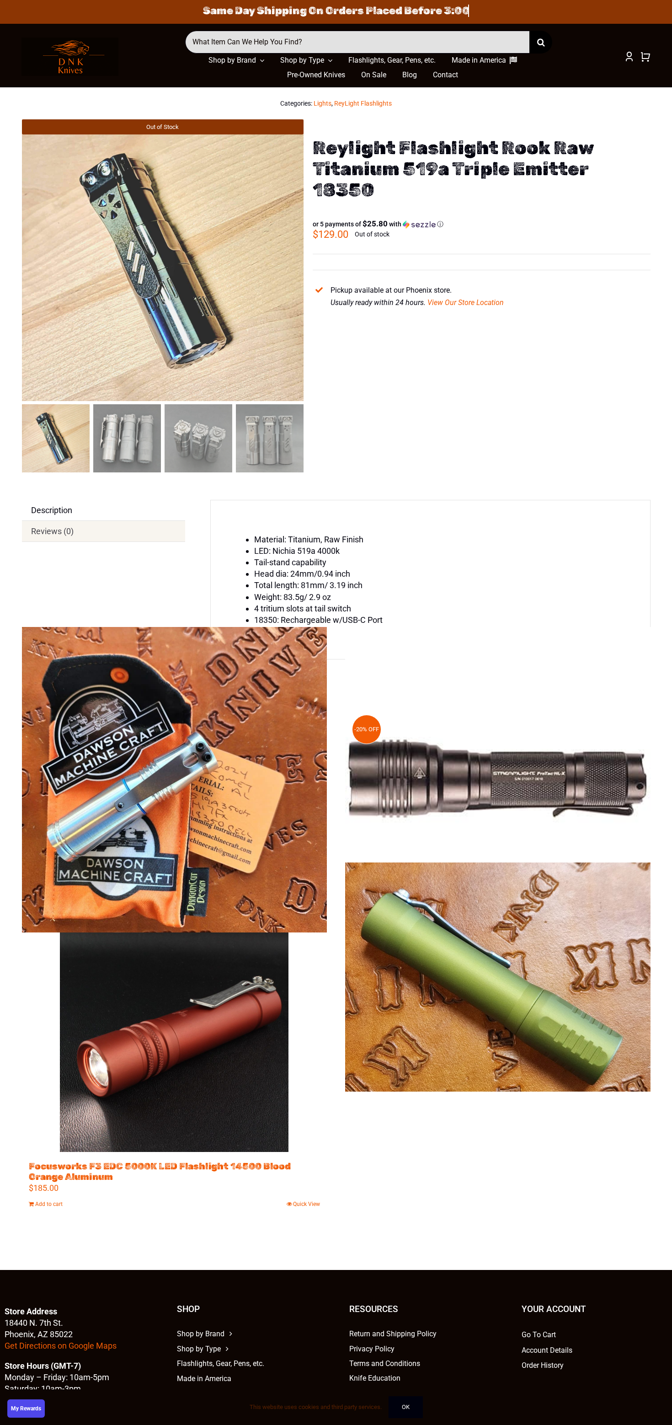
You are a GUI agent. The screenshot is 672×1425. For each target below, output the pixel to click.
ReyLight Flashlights (363, 103)
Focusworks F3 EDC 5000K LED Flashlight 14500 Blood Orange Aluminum (160, 1171)
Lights (322, 103)
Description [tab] (51, 510)
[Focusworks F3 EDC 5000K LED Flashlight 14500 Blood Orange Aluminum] (174, 1037)
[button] (378, 224)
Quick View (306, 1204)
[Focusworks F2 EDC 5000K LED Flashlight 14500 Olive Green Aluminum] (498, 977)
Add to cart (49, 1204)
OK (406, 1407)
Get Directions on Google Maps (61, 1345)
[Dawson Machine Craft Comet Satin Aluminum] (174, 780)
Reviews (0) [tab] (52, 531)
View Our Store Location (465, 302)
